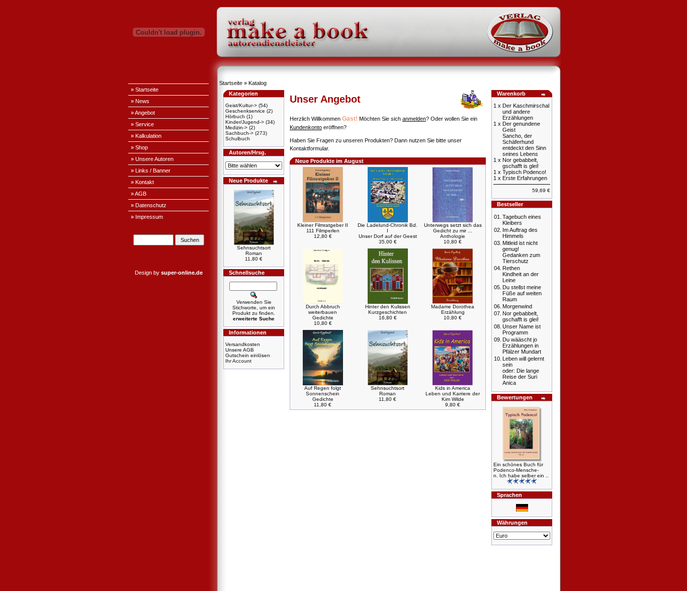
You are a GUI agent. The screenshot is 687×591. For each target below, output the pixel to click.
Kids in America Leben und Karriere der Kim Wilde (452, 393)
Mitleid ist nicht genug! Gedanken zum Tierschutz (521, 252)
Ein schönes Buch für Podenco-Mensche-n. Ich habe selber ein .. (521, 470)
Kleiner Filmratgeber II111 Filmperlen (322, 227)
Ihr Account (238, 361)
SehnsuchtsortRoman (254, 250)
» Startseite (144, 90)
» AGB (138, 194)
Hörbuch (235, 116)
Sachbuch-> (239, 133)
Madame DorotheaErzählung (452, 309)
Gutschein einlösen (247, 355)
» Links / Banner (150, 170)
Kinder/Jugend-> (244, 122)
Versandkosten (242, 344)
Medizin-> (236, 127)
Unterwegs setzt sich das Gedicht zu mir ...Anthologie (453, 230)
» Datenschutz (148, 205)
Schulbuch (237, 138)
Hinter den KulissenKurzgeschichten (387, 309)
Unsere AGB (239, 350)
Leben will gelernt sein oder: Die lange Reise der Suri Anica (523, 371)
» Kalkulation (146, 136)
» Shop (139, 147)
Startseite (230, 83)
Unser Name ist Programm (521, 329)
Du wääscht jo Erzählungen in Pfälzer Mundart (521, 345)
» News (140, 101)
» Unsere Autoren (152, 159)
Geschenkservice (245, 111)
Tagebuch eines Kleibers (521, 220)
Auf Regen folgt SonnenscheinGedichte (322, 393)
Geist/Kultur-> (241, 105)
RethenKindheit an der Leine (520, 274)
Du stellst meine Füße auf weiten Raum (522, 293)
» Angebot (143, 113)
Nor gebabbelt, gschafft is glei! (520, 316)
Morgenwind (517, 306)
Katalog (257, 83)
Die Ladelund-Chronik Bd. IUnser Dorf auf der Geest (387, 230)
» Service (142, 124)
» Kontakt (142, 182)
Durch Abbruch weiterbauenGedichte (323, 312)
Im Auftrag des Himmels (520, 233)
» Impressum (147, 217)
